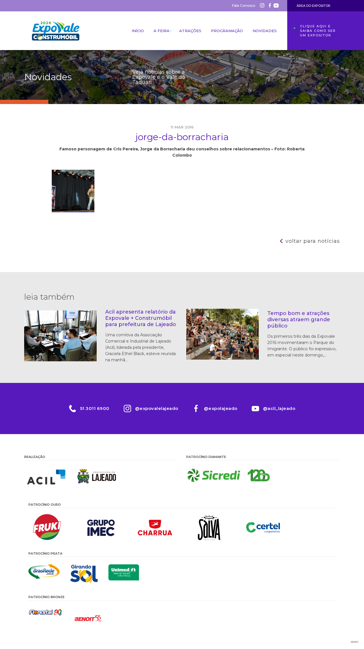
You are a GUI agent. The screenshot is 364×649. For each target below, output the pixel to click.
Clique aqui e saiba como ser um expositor (318, 30)
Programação (227, 30)
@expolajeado (220, 408)
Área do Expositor (313, 6)
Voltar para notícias (313, 241)
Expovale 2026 (55, 30)
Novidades (265, 30)
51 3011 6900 (94, 408)
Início (138, 30)
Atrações (190, 30)
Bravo (354, 642)
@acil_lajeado (279, 408)
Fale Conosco (243, 5)
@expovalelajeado (156, 408)
